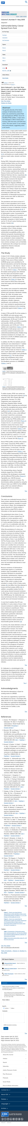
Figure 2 (4, 50)
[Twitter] (5, 1119)
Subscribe (6, 1066)
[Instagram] (8, 1119)
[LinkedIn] (11, 1119)
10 (12, 223)
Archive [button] (3, 1108)
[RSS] (22, 1119)
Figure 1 (4, 47)
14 (21, 587)
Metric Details (5, 78)
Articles (5, 1058)
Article (3, 68)
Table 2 (4, 60)
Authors (7, 1008)
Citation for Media (6, 103)
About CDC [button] (5, 1094)
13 (8, 411)
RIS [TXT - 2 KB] (5, 70)
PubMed (16, 726)
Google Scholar (9, 728)
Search (5, 1062)
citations (6, 82)
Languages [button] (5, 1104)
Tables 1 (20, 308)
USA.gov (9, 1122)
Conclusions (4, 37)
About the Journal (8, 1055)
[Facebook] (2, 1119)
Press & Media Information (10, 1085)
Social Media (6, 1082)
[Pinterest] (16, 1119)
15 (21, 621)
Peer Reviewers (7, 1074)
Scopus (13, 84)
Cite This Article (5, 40)
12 (24, 395)
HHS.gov (3, 1122)
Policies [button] (3, 1099)
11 (10, 355)
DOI (17, 740)
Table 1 (4, 58)
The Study (4, 35)
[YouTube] (13, 1119)
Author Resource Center (10, 1070)
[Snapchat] (19, 1119)
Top (26, 491)
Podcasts (5, 1078)
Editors (12, 1008)
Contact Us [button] (5, 1090)
